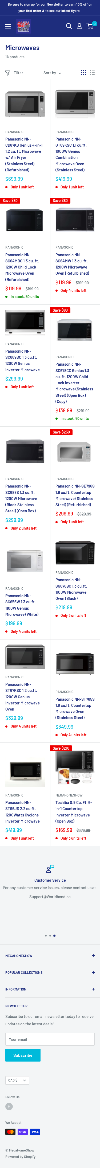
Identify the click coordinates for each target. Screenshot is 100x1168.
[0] (90, 26)
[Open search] (69, 26)
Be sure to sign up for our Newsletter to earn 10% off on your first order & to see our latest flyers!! (50, 7)
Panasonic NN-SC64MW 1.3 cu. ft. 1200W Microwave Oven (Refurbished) (72, 264)
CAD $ (12, 1080)
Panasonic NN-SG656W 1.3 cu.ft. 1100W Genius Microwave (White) (21, 605)
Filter (18, 72)
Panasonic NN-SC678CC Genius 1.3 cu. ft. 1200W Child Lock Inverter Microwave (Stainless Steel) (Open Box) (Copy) (74, 383)
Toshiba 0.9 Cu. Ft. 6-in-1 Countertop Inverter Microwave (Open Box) (73, 811)
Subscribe (23, 1055)
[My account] (79, 26)
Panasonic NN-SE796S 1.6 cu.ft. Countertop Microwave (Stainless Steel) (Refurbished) (75, 495)
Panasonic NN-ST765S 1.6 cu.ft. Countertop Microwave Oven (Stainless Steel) (75, 708)
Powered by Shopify (20, 1156)
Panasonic (14, 132)
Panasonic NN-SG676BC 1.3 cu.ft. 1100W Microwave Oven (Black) (71, 589)
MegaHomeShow (68, 795)
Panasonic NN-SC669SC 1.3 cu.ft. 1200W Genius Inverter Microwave (22, 360)
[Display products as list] (92, 72)
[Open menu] (8, 26)
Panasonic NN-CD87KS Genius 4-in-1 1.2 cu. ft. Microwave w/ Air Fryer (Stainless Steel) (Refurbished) (23, 154)
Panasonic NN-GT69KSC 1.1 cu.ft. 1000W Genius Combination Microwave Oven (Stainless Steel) (71, 154)
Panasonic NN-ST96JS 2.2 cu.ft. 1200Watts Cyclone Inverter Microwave (22, 811)
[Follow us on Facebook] (9, 1106)
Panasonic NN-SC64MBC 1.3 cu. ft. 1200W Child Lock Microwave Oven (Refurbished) (22, 267)
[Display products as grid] (83, 72)
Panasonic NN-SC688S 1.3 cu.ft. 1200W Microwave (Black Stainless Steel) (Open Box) (21, 498)
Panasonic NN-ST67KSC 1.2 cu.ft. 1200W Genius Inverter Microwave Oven (22, 696)
